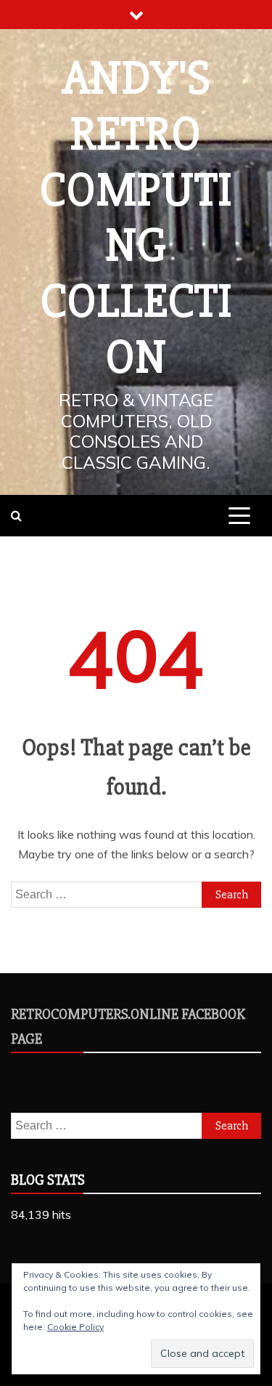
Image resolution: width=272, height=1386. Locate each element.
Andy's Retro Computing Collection (136, 218)
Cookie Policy (75, 1326)
